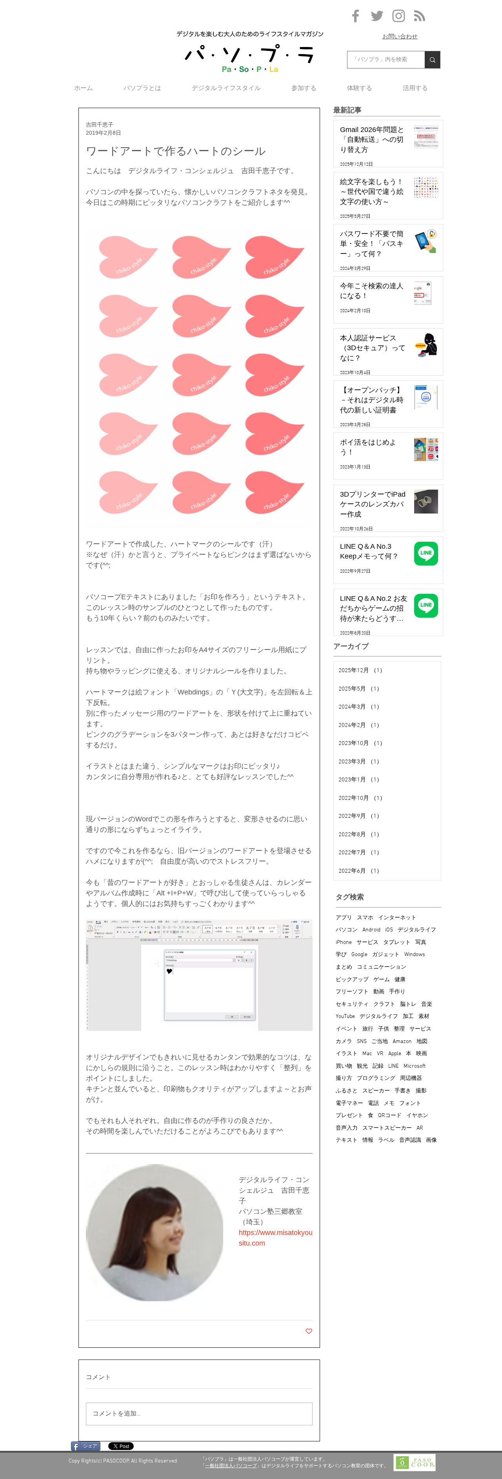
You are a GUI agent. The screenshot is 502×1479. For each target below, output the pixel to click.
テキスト (347, 1140)
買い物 (344, 1066)
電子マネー (349, 1103)
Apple (394, 1053)
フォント (410, 1103)
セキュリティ (352, 1004)
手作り (397, 992)
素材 (423, 1016)
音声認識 (410, 1140)
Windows (414, 954)
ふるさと (347, 1091)
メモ (389, 1103)
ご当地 (379, 1041)
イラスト (347, 1053)
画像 (431, 1140)
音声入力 (347, 1128)
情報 (367, 1140)
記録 (378, 1066)
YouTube (345, 1016)
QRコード (390, 1115)
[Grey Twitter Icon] (377, 15)
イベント (347, 1029)
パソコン (347, 930)
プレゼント (349, 1115)
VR (380, 1053)
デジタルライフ (417, 930)
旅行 (367, 1029)
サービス (367, 942)
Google (359, 954)
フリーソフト (352, 992)
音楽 (426, 1004)
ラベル (386, 1140)
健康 (400, 979)
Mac (367, 1053)
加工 (408, 1016)
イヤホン (417, 1115)
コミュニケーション (381, 967)
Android (371, 930)
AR (420, 1128)
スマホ (365, 918)
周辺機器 (411, 1078)
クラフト (384, 1004)
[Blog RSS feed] (419, 16)
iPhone (344, 942)
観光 (362, 1066)
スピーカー (376, 1091)
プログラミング (376, 1078)
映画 (421, 1053)
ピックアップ (352, 979)
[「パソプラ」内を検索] (432, 59)
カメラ (344, 1041)
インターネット (397, 918)
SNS (362, 1041)
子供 (383, 1029)
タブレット (397, 942)
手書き (403, 1091)
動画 (378, 992)
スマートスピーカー (387, 1128)
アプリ (344, 918)
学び (341, 954)
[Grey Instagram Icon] (398, 15)
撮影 (421, 1091)
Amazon (402, 1041)
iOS (389, 930)
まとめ (344, 967)
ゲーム (381, 979)
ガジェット (386, 954)
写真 (420, 942)
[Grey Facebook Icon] (355, 15)
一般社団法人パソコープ (231, 1465)
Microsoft (415, 1066)
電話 (373, 1103)
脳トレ (408, 1004)
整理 (399, 1029)
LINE (393, 1066)
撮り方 (344, 1078)
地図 (422, 1041)
